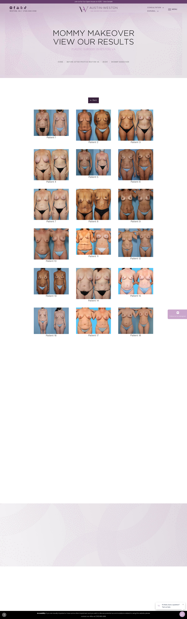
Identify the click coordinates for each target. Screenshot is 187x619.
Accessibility (116, 600)
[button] (4, 615)
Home (60, 62)
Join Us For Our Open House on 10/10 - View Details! (93, 2)
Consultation (154, 7)
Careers (173, 585)
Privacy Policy (136, 548)
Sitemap (98, 600)
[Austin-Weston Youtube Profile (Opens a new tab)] (18, 7)
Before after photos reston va (83, 62)
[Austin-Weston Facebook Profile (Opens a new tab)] (14, 7)
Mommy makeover (120, 62)
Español (151, 11)
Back (95, 100)
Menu (174, 9)
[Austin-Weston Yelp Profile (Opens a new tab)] (21, 7)
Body (105, 62)
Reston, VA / (16, 11)
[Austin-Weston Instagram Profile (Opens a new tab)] (11, 7)
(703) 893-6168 (30, 11)
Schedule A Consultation (110, 554)
